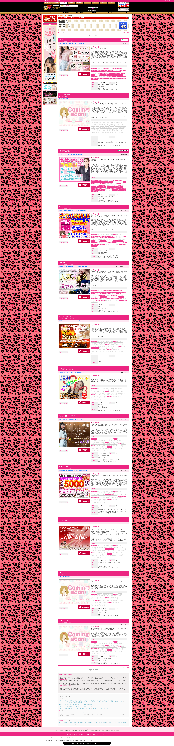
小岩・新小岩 (110, 701)
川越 (80, 708)
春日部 (89, 708)
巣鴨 (115, 701)
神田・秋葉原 (106, 700)
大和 (88, 704)
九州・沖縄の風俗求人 (115, 730)
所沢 (77, 708)
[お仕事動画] (79, 13)
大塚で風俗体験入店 (79, 724)
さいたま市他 (84, 708)
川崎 (73, 704)
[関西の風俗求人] (95, 3)
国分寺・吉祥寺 (120, 701)
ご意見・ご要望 (98, 734)
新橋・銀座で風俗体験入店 (101, 724)
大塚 (122, 700)
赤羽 (106, 701)
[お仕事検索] (65, 13)
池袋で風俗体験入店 (63, 722)
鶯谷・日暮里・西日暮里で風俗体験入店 (67, 724)
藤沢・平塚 (77, 704)
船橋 (71, 706)
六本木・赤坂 (68, 701)
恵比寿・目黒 (74, 701)
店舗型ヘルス (100, 194)
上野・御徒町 (117, 700)
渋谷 (79, 700)
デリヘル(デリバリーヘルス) (103, 304)
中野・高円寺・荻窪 (100, 701)
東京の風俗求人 (76, 729)
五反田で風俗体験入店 (92, 722)
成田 (78, 706)
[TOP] (51, 13)
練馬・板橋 (80, 702)
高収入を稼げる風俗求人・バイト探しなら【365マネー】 (85, 743)
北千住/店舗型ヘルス (123, 154)
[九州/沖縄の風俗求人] (111, 3)
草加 (104, 708)
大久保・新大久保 (92, 701)
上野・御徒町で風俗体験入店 (89, 724)
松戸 (74, 706)
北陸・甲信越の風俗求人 (83, 730)
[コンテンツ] (108, 13)
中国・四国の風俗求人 (106, 730)
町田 (79, 701)
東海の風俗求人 (91, 730)
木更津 (85, 706)
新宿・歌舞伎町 (70, 700)
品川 (87, 701)
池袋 (65, 700)
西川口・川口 (67, 708)
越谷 (74, 708)
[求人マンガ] (94, 13)
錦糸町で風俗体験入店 (102, 722)
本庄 (98, 708)
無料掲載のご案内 (75, 734)
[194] (50, 26)
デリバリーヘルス (78, 712)
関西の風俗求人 (98, 730)
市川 (81, 706)
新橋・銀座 (112, 700)
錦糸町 (88, 700)
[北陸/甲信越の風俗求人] (79, 3)
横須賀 (91, 704)
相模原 (85, 704)
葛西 (66, 702)
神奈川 (67, 5)
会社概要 (93, 734)
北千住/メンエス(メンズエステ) (121, 43)
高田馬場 (75, 702)
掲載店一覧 (89, 734)
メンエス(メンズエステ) (102, 82)
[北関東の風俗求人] (71, 3)
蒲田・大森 (83, 701)
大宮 (72, 708)
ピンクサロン (100, 248)
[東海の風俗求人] (87, 3)
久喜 (96, 708)
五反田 (76, 700)
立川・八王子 (83, 700)
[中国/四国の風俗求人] (103, 3)
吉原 (102, 700)
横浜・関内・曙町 (68, 704)
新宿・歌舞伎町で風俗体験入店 (73, 722)
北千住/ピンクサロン (123, 210)
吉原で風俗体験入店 (110, 722)
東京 (63, 5)
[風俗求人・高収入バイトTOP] (48, 3)
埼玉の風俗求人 (97, 729)
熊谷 (93, 708)
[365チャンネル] (123, 13)
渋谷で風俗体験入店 (83, 722)
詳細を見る (85, 74)
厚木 (81, 704)
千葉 (72, 5)
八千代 (88, 706)
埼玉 (75, 5)
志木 (101, 708)
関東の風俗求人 (75, 730)
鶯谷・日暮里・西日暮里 (95, 700)
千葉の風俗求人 (91, 729)
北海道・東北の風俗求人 (59, 730)
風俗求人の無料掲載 (166, 0)
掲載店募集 (69, 734)
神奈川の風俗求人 (83, 729)
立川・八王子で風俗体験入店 (120, 722)
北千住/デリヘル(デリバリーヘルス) (120, 98)
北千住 (117, 82)
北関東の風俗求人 (68, 730)
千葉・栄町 (67, 706)
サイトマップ (104, 734)
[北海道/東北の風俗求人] (56, 3)
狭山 (107, 708)
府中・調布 (71, 702)
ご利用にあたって (82, 734)
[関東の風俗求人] (63, 3)
